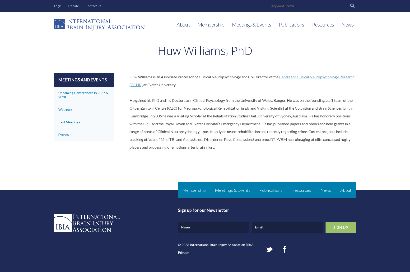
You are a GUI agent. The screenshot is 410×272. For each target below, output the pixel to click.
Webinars (65, 109)
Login (57, 6)
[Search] (352, 6)
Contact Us (93, 6)
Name (185, 227)
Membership (211, 24)
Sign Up (340, 227)
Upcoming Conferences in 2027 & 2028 (83, 95)
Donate (73, 6)
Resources (323, 24)
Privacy (183, 252)
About (183, 24)
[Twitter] (269, 249)
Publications (291, 24)
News (348, 24)
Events (63, 135)
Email (259, 227)
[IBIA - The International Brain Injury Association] (99, 26)
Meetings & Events (251, 24)
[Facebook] (284, 249)
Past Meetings (69, 122)
